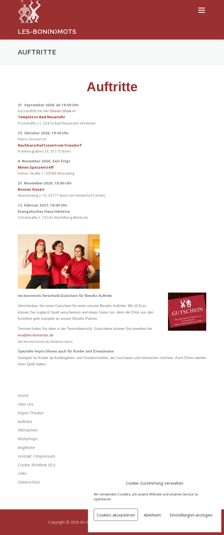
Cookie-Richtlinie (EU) (36, 464)
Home (23, 395)
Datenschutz (29, 482)
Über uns (26, 404)
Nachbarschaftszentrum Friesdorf (50, 145)
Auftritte (25, 421)
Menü (201, 10)
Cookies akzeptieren (116, 515)
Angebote (26, 447)
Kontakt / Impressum (36, 456)
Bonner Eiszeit (31, 189)
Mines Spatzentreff (36, 167)
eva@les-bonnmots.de (35, 335)
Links (22, 473)
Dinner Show (60, 110)
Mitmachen (28, 430)
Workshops (28, 438)
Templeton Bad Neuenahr (41, 116)
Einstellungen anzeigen (191, 515)
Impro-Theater (31, 412)
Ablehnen (152, 515)
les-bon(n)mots (47, 31)
